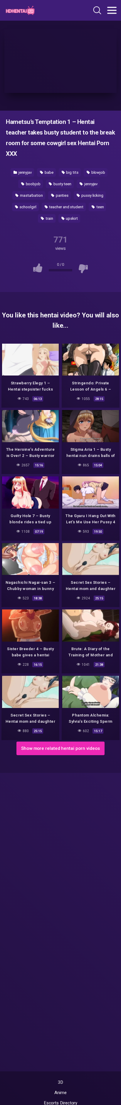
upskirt (71, 218)
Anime (60, 1092)
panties (61, 195)
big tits (71, 172)
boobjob (33, 184)
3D (60, 1082)
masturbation (31, 195)
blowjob (97, 172)
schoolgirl (27, 207)
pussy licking (91, 195)
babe (48, 172)
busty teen (62, 184)
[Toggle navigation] (112, 10)
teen (99, 207)
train (49, 218)
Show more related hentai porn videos (60, 748)
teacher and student (65, 207)
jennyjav (25, 172)
